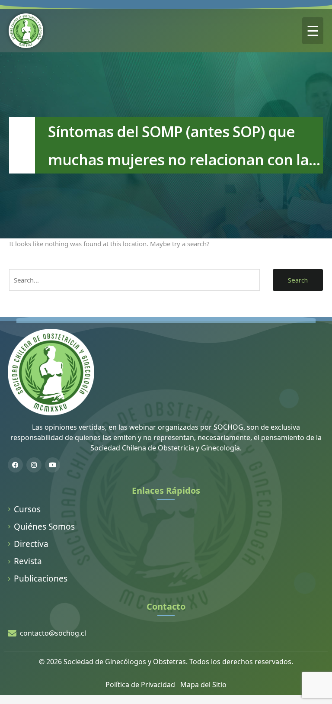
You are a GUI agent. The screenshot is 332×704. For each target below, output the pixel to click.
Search (298, 280)
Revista (28, 561)
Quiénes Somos (44, 526)
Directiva (31, 544)
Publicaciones (40, 578)
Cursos (27, 509)
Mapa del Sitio (203, 684)
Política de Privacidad (140, 684)
